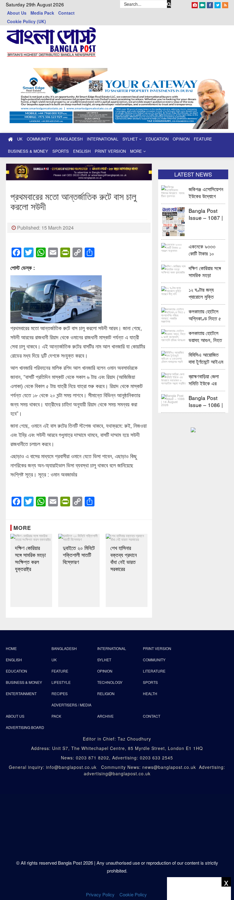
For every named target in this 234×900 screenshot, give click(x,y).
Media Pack (42, 13)
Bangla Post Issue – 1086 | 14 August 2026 (206, 401)
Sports (60, 151)
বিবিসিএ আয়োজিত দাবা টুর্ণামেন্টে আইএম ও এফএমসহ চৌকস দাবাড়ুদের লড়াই (206, 358)
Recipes (59, 693)
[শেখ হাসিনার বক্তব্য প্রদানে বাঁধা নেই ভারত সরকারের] (126, 537)
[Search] (169, 4)
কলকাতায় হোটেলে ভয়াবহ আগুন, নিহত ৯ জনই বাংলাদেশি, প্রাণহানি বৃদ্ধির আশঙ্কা (205, 336)
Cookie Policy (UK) (26, 21)
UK (20, 139)
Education (157, 139)
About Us (17, 13)
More (136, 151)
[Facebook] (210, 4)
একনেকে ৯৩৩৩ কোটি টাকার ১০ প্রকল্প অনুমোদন (202, 249)
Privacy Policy (100, 894)
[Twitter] (217, 4)
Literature (154, 670)
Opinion (181, 139)
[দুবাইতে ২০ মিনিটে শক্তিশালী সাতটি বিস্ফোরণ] (79, 537)
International (102, 139)
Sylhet (130, 139)
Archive (105, 716)
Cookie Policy (133, 894)
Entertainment (21, 693)
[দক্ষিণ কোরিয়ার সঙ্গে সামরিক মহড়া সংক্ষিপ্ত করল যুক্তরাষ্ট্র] (31, 537)
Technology (109, 682)
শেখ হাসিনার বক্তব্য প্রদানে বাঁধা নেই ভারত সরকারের (123, 558)
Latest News (193, 174)
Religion (106, 693)
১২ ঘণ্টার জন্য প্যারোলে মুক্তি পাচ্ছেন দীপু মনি (201, 293)
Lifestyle (61, 682)
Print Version (110, 151)
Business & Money (28, 151)
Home (11, 648)
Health (150, 693)
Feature (203, 139)
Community (39, 139)
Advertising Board (25, 727)
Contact (66, 13)
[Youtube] (202, 4)
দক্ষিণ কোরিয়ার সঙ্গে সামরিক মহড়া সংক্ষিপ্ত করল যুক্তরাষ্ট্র (30, 558)
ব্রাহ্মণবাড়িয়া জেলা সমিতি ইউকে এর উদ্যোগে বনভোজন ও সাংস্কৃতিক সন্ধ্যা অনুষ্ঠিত (206, 379)
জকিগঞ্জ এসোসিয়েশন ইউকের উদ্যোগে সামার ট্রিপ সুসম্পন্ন (206, 192)
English (81, 151)
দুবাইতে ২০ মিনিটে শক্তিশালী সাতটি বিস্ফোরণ (79, 554)
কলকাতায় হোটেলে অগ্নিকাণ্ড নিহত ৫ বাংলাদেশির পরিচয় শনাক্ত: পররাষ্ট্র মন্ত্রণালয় (205, 314)
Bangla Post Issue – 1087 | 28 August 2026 (206, 214)
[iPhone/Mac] (195, 4)
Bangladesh (69, 139)
